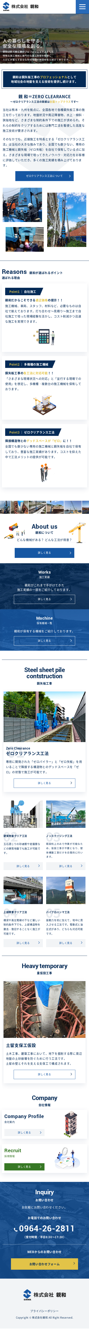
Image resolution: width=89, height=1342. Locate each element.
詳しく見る (44, 553)
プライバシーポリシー (44, 1311)
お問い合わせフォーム (44, 1264)
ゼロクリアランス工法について (44, 176)
